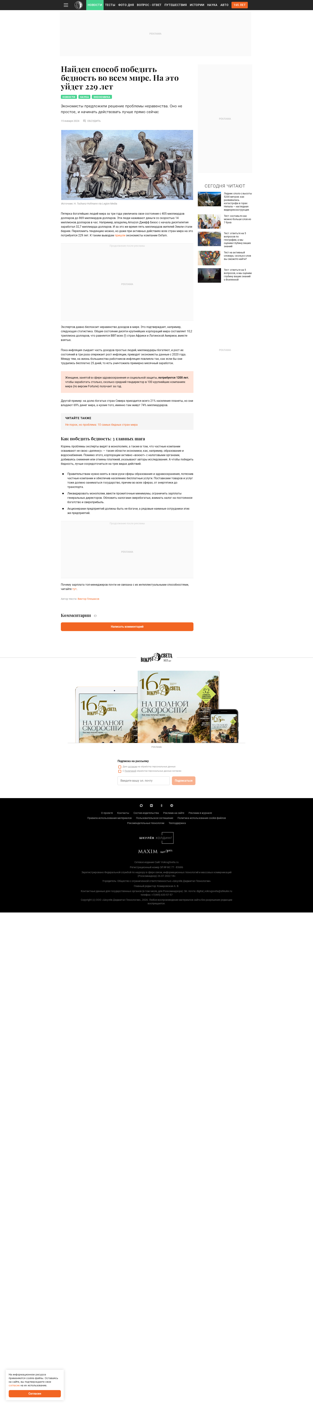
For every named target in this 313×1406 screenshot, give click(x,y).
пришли (120, 235)
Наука (212, 5)
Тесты (110, 5)
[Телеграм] (171, 805)
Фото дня (126, 5)
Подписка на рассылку (133, 761)
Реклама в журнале (200, 812)
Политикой (130, 771)
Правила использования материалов (109, 818)
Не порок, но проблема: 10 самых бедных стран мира (101, 424)
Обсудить (94, 120)
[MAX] (141, 805)
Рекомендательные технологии (145, 823)
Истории (197, 5)
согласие (132, 766)
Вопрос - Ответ (149, 5)
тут (74, 589)
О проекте (107, 812)
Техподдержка (177, 823)
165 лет (240, 5)
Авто (224, 5)
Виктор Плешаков (88, 598)
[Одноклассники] (161, 805)
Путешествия (175, 5)
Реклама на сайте (173, 812)
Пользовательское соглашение (154, 818)
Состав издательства (146, 812)
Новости (95, 5)
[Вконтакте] (151, 805)
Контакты (123, 812)
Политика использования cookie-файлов (202, 818)
